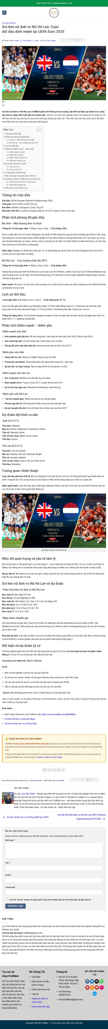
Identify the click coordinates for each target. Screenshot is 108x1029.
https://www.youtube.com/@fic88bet (59, 714)
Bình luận (10, 840)
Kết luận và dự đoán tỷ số (16, 188)
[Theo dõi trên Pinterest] (87, 987)
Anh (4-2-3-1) (14, 167)
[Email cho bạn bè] (54, 770)
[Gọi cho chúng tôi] (101, 981)
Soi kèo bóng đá (9, 23)
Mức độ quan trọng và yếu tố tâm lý (20, 176)
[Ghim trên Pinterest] (59, 770)
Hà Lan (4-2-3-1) (15, 169)
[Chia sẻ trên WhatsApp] (44, 770)
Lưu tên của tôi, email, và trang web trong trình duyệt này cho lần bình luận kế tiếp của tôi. (50, 900)
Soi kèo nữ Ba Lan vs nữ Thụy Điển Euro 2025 (27, 817)
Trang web (10, 887)
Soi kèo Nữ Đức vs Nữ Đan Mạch (20, 719)
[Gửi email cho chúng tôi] (97, 981)
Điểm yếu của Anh (16, 155)
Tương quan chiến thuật (15, 173)
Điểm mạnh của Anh (17, 152)
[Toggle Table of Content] (38, 130)
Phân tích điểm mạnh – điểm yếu (19, 149)
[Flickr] (101, 987)
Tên (7, 863)
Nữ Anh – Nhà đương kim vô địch (22, 140)
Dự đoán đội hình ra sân (15, 164)
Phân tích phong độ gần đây (17, 137)
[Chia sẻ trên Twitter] (49, 770)
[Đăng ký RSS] (92, 987)
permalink (60, 780)
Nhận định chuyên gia (17, 185)
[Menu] (4, 12)
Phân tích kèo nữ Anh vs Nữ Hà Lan (22, 182)
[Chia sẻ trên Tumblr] (63, 770)
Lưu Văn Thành (49, 41)
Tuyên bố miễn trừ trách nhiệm (49, 757)
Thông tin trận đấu (13, 134)
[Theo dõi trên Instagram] (87, 981)
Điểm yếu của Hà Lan (17, 161)
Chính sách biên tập (41, 1006)
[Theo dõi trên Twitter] (92, 981)
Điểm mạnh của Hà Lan (18, 158)
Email (8, 875)
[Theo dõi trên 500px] (94, 994)
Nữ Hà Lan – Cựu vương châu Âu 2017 (23, 143)
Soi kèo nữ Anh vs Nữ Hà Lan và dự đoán (23, 179)
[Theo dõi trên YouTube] (97, 987)
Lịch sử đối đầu (12, 146)
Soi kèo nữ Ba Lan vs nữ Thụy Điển (21, 723)
